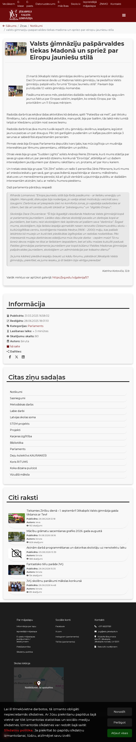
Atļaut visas (119, 733)
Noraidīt (119, 711)
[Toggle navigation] (123, 15)
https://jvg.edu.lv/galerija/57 (70, 277)
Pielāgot (120, 722)
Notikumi (36, 25)
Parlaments (35, 326)
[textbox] (68, 175)
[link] (10, 357)
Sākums (11, 25)
